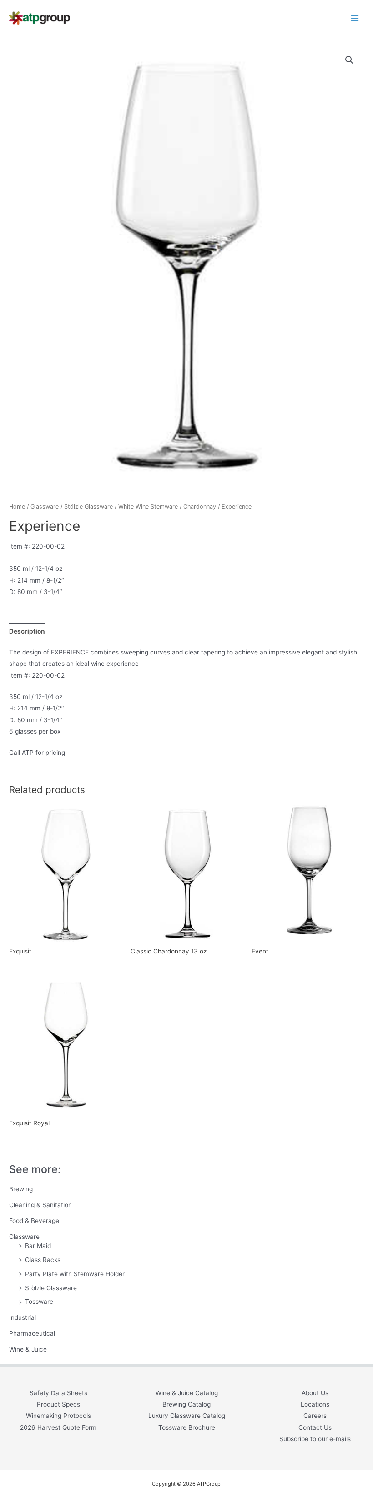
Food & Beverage (34, 1220)
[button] (349, 60)
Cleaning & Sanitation (40, 1204)
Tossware (39, 1301)
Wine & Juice (28, 1349)
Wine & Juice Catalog (187, 1393)
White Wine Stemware (148, 506)
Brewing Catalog (186, 1404)
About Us (315, 1393)
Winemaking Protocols (58, 1415)
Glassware (24, 1236)
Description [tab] (27, 631)
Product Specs (58, 1404)
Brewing (21, 1189)
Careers (315, 1415)
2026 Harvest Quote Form (58, 1427)
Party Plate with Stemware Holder (75, 1273)
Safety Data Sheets (58, 1393)
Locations (315, 1404)
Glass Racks (42, 1259)
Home (17, 506)
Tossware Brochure (186, 1427)
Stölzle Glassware (51, 1288)
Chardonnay (199, 506)
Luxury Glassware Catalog (186, 1415)
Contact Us (315, 1427)
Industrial (22, 1317)
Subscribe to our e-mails (315, 1438)
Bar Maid (38, 1245)
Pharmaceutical (32, 1333)
